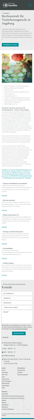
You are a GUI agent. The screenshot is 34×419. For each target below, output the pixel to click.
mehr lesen (4, 195)
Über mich (5, 374)
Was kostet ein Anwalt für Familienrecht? (13, 398)
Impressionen (5, 379)
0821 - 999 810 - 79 (9, 352)
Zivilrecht (20, 372)
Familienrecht (21, 370)
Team (3, 377)
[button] (17, 307)
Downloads (5, 394)
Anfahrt (4, 402)
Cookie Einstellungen (8, 409)
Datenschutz (5, 405)
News (3, 388)
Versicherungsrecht (22, 374)
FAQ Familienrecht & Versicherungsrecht (13, 396)
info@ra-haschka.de (9, 355)
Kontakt (4, 400)
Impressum (5, 407)
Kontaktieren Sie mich (10, 45)
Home (3, 370)
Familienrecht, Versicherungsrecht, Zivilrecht (10, 5)
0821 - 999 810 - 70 (9, 348)
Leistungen (5, 372)
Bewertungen (5, 385)
